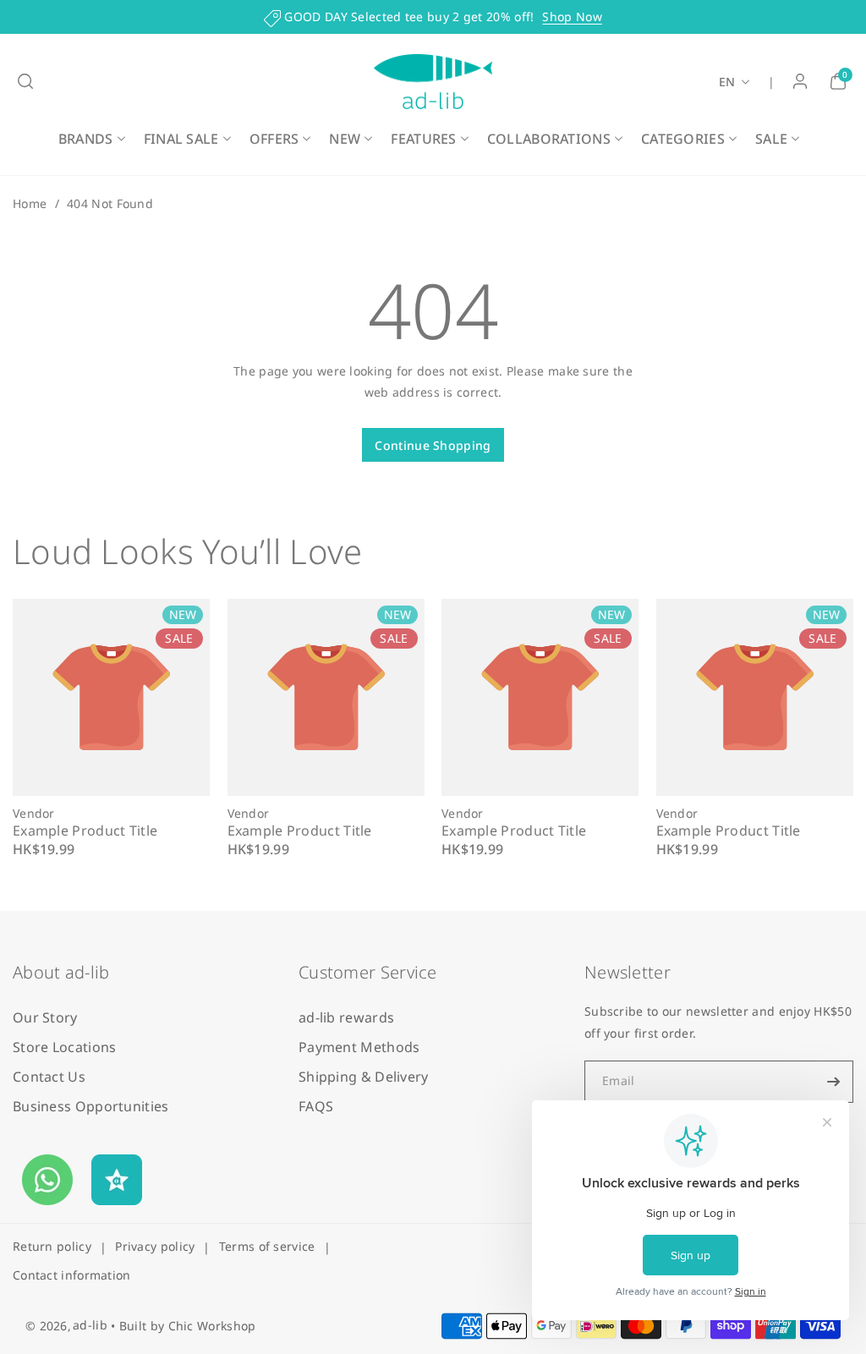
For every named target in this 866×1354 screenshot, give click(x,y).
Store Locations (65, 1047)
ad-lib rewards (346, 1017)
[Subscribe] (833, 1081)
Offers (274, 138)
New (344, 138)
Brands (85, 138)
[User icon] (800, 81)
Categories (683, 138)
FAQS (316, 1106)
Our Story (45, 1017)
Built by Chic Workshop (187, 1326)
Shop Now (571, 16)
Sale (771, 138)
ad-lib (90, 1325)
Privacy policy (155, 1246)
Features (423, 138)
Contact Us (49, 1076)
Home (30, 203)
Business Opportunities (91, 1106)
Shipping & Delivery (364, 1076)
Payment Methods (359, 1047)
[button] (25, 81)
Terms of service (267, 1246)
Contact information (72, 1275)
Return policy (52, 1246)
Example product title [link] (85, 831)
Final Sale (181, 138)
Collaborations (549, 138)
